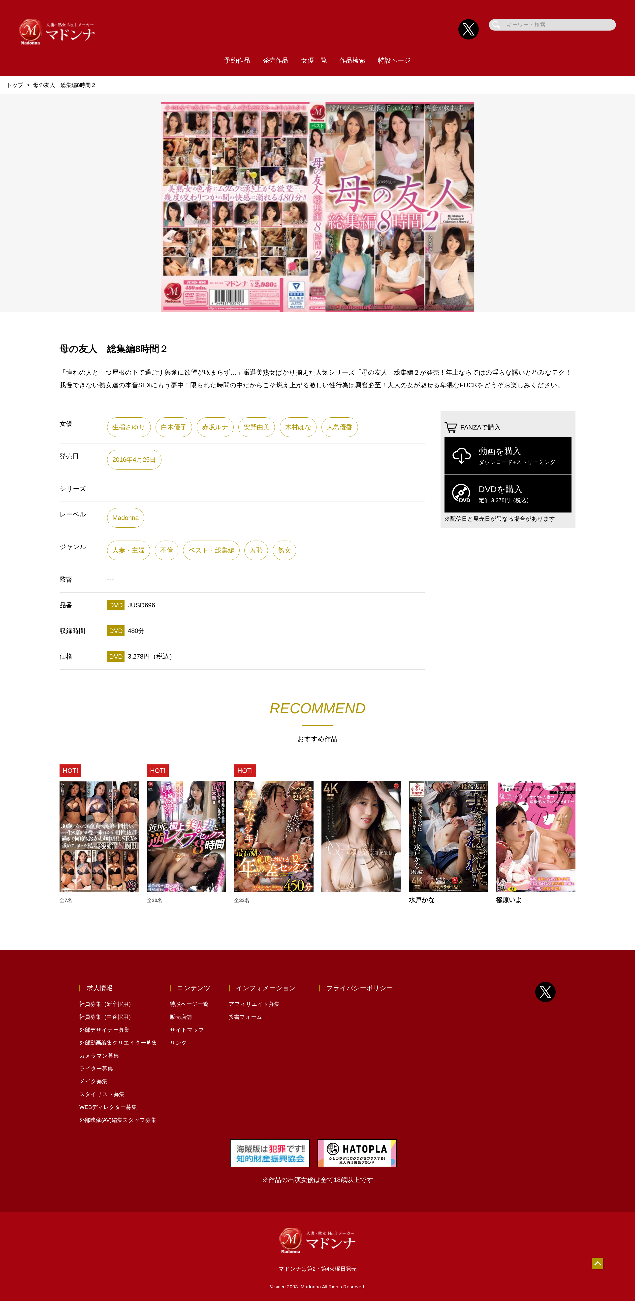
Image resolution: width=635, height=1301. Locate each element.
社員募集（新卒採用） (106, 1004)
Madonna (125, 517)
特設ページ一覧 (189, 1004)
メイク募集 (93, 1081)
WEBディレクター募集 (108, 1107)
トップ (15, 85)
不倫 (166, 550)
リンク (178, 1043)
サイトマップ (187, 1030)
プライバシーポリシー (359, 988)
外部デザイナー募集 (104, 1030)
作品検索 (352, 60)
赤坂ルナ (215, 427)
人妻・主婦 (128, 550)
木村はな (298, 427)
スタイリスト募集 (102, 1094)
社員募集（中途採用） (106, 1017)
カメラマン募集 (99, 1056)
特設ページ (394, 60)
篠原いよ (509, 900)
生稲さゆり (128, 427)
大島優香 (339, 427)
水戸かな (422, 900)
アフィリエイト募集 (254, 1004)
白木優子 (174, 427)
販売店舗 (181, 1017)
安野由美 (257, 427)
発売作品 (275, 60)
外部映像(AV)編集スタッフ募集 (117, 1120)
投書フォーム (245, 1017)
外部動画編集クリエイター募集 (118, 1043)
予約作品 (237, 60)
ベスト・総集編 (211, 550)
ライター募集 (96, 1068)
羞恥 (256, 550)
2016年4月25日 (134, 459)
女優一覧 (314, 60)
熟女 (284, 550)
